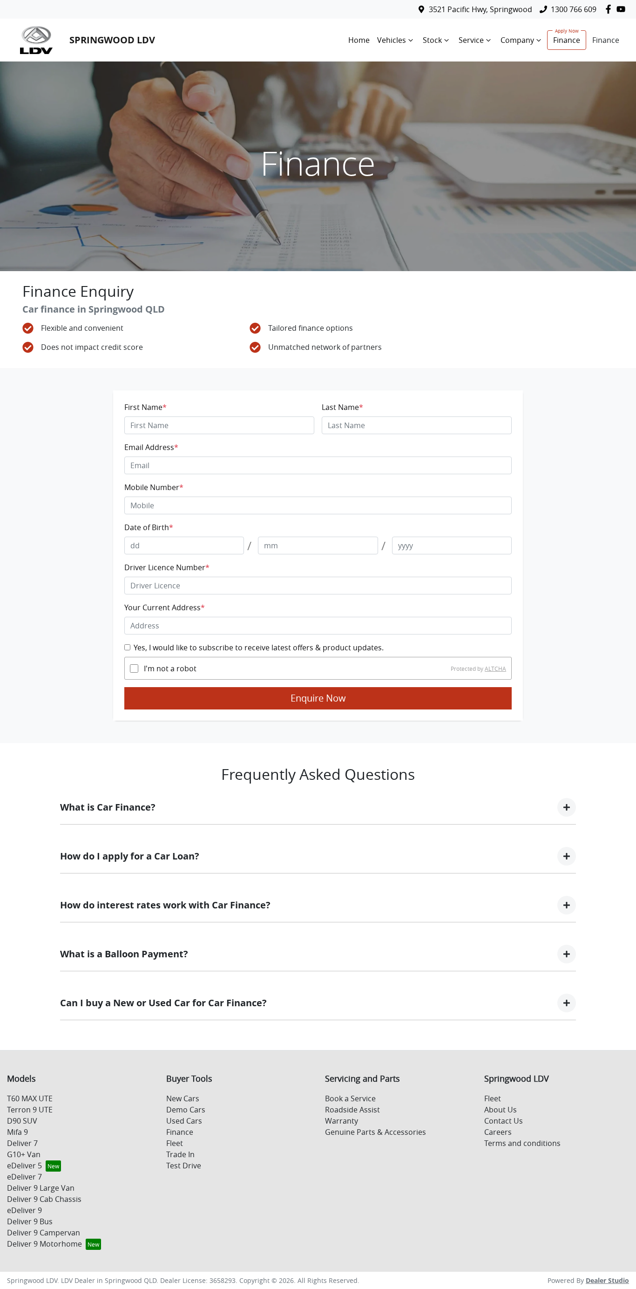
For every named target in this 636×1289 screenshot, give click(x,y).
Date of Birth (148, 527)
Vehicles (391, 40)
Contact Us (503, 1121)
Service (471, 40)
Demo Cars (185, 1110)
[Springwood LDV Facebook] (610, 9)
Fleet (174, 1143)
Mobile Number (153, 487)
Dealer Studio (607, 1280)
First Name (145, 407)
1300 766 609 (573, 9)
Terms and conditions (522, 1143)
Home (359, 40)
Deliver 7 (22, 1143)
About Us (500, 1110)
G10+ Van (24, 1154)
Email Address (151, 447)
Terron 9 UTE (30, 1110)
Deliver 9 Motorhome (44, 1244)
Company (517, 40)
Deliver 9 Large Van (40, 1188)
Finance (566, 40)
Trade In (180, 1154)
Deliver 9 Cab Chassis (44, 1199)
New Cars (182, 1098)
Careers (498, 1132)
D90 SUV (22, 1121)
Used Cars (184, 1121)
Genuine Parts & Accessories (375, 1132)
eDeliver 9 (24, 1210)
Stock (432, 40)
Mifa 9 (17, 1132)
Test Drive (183, 1165)
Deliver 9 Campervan (43, 1233)
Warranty (341, 1121)
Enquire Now (318, 698)
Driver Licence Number (167, 567)
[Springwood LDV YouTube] (622, 9)
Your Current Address (164, 607)
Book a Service (350, 1098)
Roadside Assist (352, 1110)
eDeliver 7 (24, 1177)
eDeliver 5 (24, 1165)
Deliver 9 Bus (30, 1221)
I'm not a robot (170, 668)
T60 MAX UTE (30, 1098)
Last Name (342, 407)
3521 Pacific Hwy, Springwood (480, 9)
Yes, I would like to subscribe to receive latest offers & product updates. (259, 647)
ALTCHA (495, 668)
